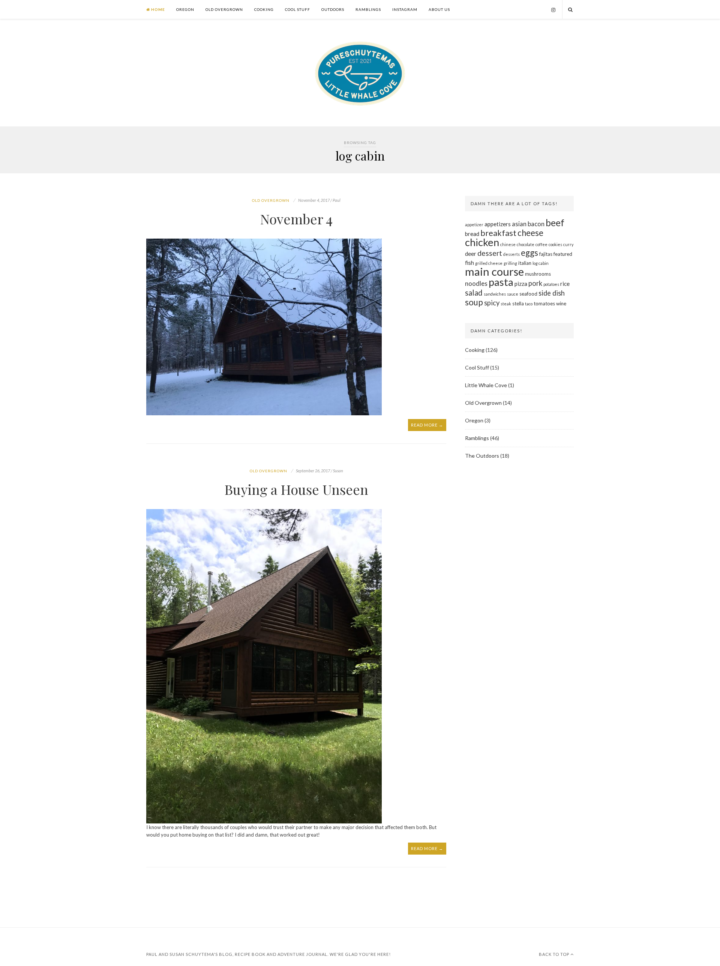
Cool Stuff (297, 9)
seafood (528, 294)
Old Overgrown (224, 9)
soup (474, 302)
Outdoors (332, 9)
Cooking (264, 9)
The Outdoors (482, 455)
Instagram (404, 9)
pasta (501, 282)
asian (519, 224)
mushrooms (538, 274)
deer (470, 253)
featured (563, 254)
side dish (551, 293)
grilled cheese (488, 263)
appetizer (474, 224)
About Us (439, 9)
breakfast (498, 233)
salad (474, 292)
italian (524, 263)
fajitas (545, 254)
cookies (555, 244)
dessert (489, 253)
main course (494, 271)
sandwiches (495, 293)
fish (469, 262)
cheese (530, 233)
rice (565, 283)
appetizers (497, 224)
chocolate (525, 244)
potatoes (551, 284)
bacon (536, 224)
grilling (510, 263)
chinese (508, 244)
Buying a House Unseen (296, 489)
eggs (529, 253)
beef (555, 222)
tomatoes (544, 303)
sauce (512, 293)
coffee (542, 244)
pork (535, 283)
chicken (482, 242)
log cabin (540, 263)
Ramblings (368, 9)
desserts (511, 254)
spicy (492, 303)
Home (157, 9)
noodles (476, 283)
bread (472, 233)
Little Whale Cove (486, 385)
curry (568, 244)
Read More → (427, 424)
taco (528, 303)
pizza (520, 283)
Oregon (185, 9)
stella (518, 303)
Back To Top (554, 954)
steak (506, 303)
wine (561, 303)
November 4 (296, 218)
